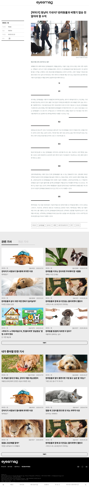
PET (72, 225)
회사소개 (3, 466)
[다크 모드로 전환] (86, 484)
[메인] (44, 3)
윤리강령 (10, 466)
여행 (54, 225)
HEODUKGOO (63, 225)
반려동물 (41, 225)
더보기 (44, 343)
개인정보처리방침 (26, 466)
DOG (77, 225)
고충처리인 (17, 466)
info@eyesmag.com (58, 475)
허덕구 (34, 225)
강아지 (49, 225)
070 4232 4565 (46, 475)
